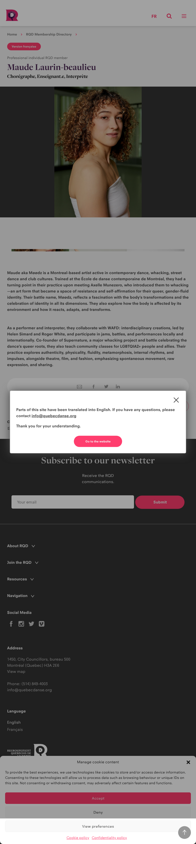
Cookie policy (78, 838)
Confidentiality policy (109, 838)
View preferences (98, 826)
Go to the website (98, 441)
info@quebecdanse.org (54, 415)
